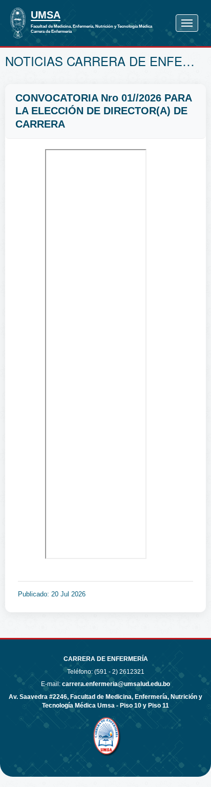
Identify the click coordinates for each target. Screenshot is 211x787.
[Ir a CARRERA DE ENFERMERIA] (18, 23)
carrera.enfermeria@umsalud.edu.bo (116, 684)
